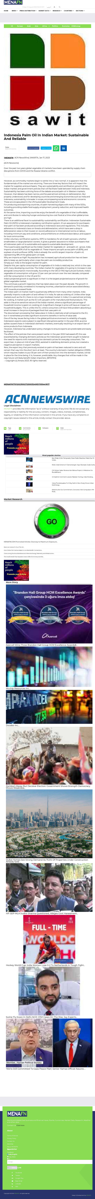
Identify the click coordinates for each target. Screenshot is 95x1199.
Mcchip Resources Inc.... (18, 688)
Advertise (10, 1144)
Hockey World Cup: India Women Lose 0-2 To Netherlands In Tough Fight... (45, 965)
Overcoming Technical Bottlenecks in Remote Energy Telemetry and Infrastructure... (29, 553)
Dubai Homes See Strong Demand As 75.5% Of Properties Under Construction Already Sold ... (47, 861)
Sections (79, 11)
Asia (36, 26)
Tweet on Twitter (46, 148)
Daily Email (18, 1181)
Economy (65, 26)
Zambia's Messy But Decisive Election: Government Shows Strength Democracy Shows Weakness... (48, 787)
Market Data (44, 11)
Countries (68, 11)
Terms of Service (12, 1135)
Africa (44, 26)
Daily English (12, 1154)
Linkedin (18, 1184)
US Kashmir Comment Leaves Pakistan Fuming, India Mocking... (73, 477)
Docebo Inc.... (12, 725)
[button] (54, 7)
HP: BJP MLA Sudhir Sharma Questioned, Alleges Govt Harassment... (42, 913)
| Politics (54, 26)
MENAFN (8, 158)
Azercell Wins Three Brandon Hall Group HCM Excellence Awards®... (41, 645)
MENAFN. (17, 1193)
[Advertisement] (37, 18)
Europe (20, 26)
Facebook (18, 1173)
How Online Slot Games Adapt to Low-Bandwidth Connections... (23, 550)
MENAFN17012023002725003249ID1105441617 (27, 384)
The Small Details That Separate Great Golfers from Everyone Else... (24, 556)
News (14, 11)
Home (6, 11)
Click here (20, 1125)
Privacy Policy (11, 1138)
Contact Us (10, 1141)
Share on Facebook (33, 148)
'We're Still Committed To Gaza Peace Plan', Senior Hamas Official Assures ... (45, 1069)
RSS (16, 1186)
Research (56, 11)
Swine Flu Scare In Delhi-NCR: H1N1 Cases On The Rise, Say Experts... (41, 1017)
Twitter (17, 1175)
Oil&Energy (78, 26)
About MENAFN (12, 1147)
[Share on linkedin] (63, 148)
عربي (49, 7)
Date (7, 147)
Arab (28, 26)
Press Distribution (27, 11)
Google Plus (19, 1178)
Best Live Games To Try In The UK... (14, 547)
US (9, 26)
